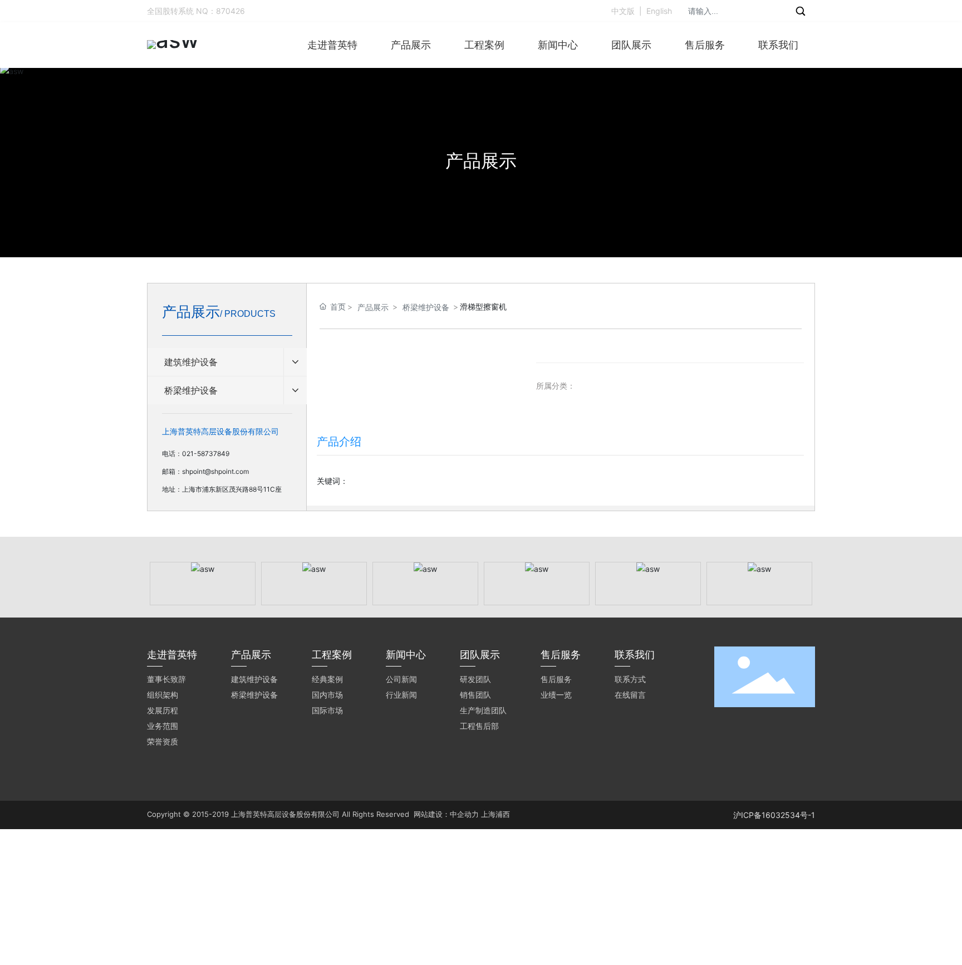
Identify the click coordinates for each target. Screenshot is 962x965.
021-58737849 (205, 453)
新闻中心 (558, 45)
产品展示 (411, 45)
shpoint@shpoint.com (215, 471)
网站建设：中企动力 (446, 814)
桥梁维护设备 (426, 307)
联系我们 (778, 45)
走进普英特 (332, 45)
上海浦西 (495, 814)
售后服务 (705, 45)
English (659, 11)
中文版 (623, 11)
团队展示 (631, 45)
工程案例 (484, 45)
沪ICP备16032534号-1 (774, 815)
